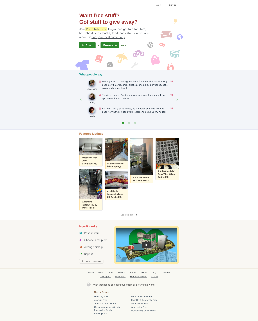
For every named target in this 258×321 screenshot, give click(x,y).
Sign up (172, 5)
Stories (133, 272)
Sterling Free (100, 313)
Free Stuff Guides (138, 276)
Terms (110, 272)
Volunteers (120, 276)
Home (91, 272)
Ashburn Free (100, 300)
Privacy (121, 272)
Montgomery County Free (143, 310)
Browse (108, 45)
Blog (154, 272)
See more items (128, 215)
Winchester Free (139, 307)
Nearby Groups (101, 292)
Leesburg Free (101, 296)
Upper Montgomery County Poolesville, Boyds (107, 308)
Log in (158, 5)
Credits (154, 276)
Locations (165, 272)
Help (100, 272)
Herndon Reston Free (141, 296)
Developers (105, 276)
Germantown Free (139, 303)
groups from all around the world (137, 284)
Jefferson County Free (105, 303)
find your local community (108, 37)
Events (144, 272)
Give (88, 45)
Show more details (92, 261)
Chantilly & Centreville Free (144, 300)
